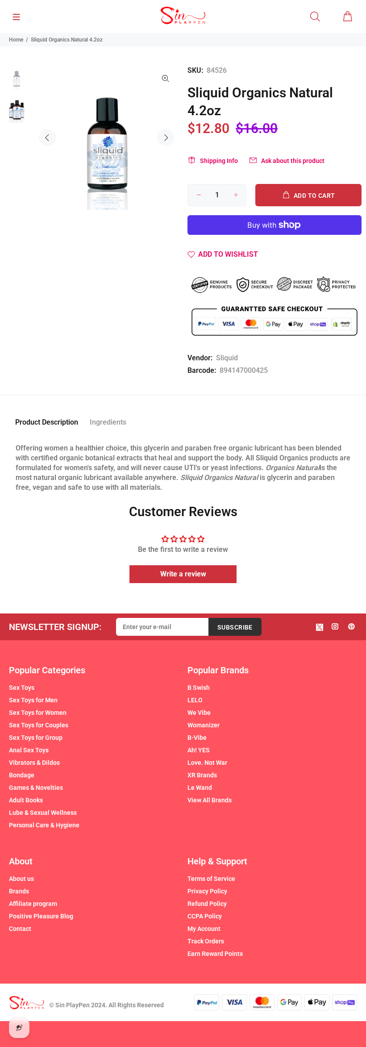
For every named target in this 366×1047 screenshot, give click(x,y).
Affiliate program (33, 903)
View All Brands (209, 800)
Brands (19, 891)
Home (16, 40)
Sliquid (227, 358)
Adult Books (26, 800)
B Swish (198, 687)
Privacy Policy (207, 891)
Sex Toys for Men (33, 700)
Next (165, 137)
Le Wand (199, 787)
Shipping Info (219, 160)
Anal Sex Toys (29, 750)
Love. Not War (207, 762)
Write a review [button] (183, 574)
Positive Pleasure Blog (41, 916)
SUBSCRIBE (235, 627)
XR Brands (202, 775)
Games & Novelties (36, 787)
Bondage (21, 775)
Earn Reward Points (215, 953)
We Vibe (199, 712)
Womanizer (203, 725)
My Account (203, 928)
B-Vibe (197, 737)
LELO (195, 700)
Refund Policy (207, 903)
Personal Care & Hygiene (44, 825)
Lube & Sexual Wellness (43, 812)
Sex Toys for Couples (38, 725)
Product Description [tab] (46, 422)
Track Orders (205, 941)
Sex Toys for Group (35, 737)
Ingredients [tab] (108, 422)
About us (21, 878)
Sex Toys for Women (38, 712)
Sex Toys (21, 687)
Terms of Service (211, 878)
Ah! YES (198, 750)
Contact (20, 928)
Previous (47, 137)
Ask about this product (292, 160)
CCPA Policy (204, 916)
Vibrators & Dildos (34, 762)
